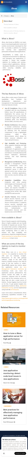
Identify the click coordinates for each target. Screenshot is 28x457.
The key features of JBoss (11, 24)
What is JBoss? (8, 21)
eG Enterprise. (15, 289)
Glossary (6, 16)
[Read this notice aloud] (25, 439)
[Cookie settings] (3, 453)
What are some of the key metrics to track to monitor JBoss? (14, 32)
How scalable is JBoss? (10, 27)
